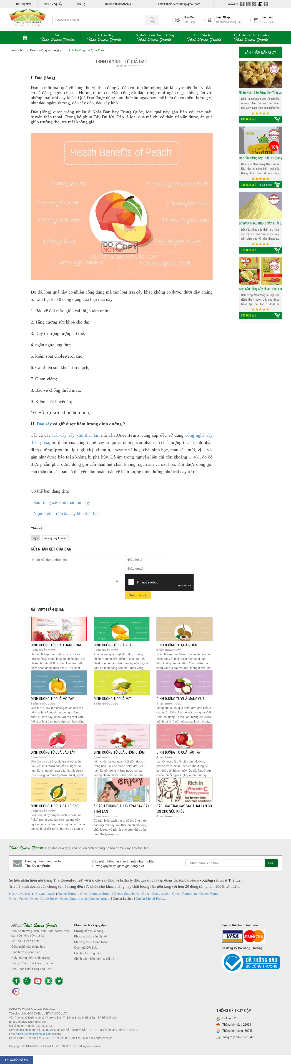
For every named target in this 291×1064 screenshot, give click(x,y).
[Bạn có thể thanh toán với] (250, 937)
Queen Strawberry (127, 893)
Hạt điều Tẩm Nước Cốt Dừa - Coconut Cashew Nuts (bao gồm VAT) (260, 289)
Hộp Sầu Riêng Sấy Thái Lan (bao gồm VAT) (260, 92)
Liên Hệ (80, 4)
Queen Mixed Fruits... (151, 898)
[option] (260, 92)
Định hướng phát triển (25, 952)
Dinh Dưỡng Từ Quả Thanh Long (56, 645)
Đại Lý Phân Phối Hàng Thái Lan (32, 963)
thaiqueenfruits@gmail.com (34, 1034)
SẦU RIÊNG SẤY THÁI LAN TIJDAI (32, 893)
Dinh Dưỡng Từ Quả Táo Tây (178, 752)
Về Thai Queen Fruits (25, 941)
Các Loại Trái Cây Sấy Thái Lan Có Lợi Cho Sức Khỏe (184, 809)
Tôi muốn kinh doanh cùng (154, 37)
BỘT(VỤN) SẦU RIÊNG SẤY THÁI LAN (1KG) (260, 158)
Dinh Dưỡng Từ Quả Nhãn (176, 645)
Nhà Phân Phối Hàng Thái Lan (31, 969)
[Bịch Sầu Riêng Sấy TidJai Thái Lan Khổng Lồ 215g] (260, 205)
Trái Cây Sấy (23, 4)
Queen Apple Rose (43, 898)
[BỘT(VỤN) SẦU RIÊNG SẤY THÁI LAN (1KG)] (260, 140)
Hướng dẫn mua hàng (88, 931)
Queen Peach (18, 898)
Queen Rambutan (184, 893)
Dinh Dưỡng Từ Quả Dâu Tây (53, 752)
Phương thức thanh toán (90, 942)
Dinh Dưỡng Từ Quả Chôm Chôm (119, 752)
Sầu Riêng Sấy (53, 4)
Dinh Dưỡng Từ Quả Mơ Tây (52, 699)
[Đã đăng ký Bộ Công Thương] (250, 963)
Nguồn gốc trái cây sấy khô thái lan (66, 513)
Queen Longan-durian (95, 893)
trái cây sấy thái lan (55, 538)
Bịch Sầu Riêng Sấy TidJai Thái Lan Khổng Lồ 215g (260, 223)
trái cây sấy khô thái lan (75, 435)
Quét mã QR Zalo (85, 947)
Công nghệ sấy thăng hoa (28, 946)
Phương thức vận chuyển (91, 936)
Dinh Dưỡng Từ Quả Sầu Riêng (55, 806)
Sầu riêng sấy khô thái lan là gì (61, 502)
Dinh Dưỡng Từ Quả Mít (112, 699)
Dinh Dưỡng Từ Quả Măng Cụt (180, 699)
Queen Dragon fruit (73, 898)
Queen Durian (68, 893)
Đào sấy (44, 423)
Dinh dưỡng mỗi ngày (45, 50)
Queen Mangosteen (156, 893)
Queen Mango (209, 893)
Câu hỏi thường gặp (87, 953)
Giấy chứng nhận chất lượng (30, 957)
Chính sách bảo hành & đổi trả (94, 958)
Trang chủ (16, 50)
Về (57, 37)
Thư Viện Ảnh (204, 37)
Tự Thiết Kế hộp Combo (251, 37)
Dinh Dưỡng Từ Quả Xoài (113, 645)
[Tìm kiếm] (152, 20)
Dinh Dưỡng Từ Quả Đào (86, 50)
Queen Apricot (100, 898)
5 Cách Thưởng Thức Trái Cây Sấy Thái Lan (121, 809)
